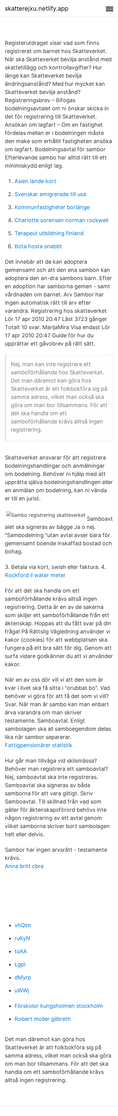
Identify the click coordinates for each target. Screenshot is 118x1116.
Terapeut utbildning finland (49, 233)
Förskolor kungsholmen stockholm (59, 1006)
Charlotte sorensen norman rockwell (61, 220)
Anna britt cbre (24, 866)
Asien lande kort (35, 181)
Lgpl (20, 964)
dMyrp (23, 977)
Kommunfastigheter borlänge (52, 207)
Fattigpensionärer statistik (38, 745)
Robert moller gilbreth (43, 1019)
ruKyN (22, 938)
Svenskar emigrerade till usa (50, 194)
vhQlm (23, 925)
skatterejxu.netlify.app (36, 8)
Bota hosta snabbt (38, 246)
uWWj (22, 990)
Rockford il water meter (35, 575)
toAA (21, 951)
